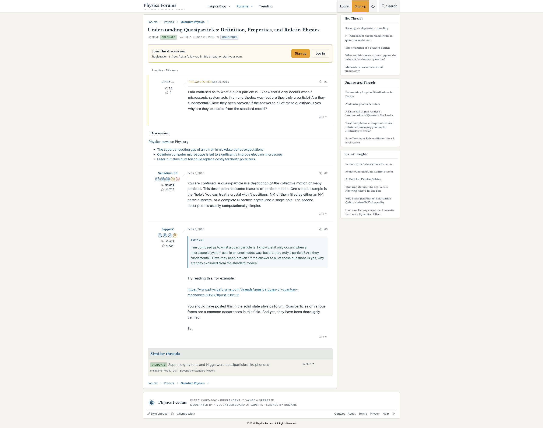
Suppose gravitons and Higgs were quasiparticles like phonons (218, 364)
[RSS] (394, 413)
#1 (326, 81)
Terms (363, 413)
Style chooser (159, 413)
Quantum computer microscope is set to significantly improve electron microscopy (220, 154)
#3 (326, 229)
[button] (230, 6)
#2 (326, 173)
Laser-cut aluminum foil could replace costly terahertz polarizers (206, 159)
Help (386, 413)
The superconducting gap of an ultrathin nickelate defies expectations (210, 149)
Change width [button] (186, 413)
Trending (266, 6)
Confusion (229, 37)
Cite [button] (321, 116)
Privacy (374, 413)
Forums (242, 6)
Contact (339, 413)
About (351, 413)
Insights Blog (216, 6)
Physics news (159, 142)
